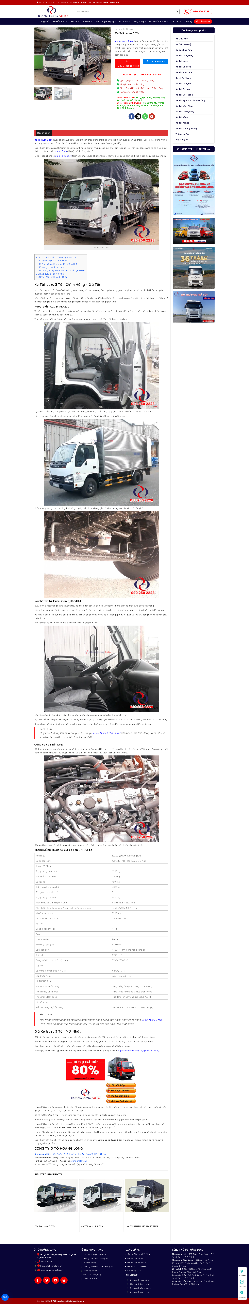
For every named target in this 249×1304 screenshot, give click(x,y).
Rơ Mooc (124, 21)
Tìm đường (242, 1276)
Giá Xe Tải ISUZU (134, 1270)
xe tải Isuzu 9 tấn (152, 1019)
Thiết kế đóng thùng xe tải (95, 1254)
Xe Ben (86, 21)
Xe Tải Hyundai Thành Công (190, 100)
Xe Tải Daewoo (183, 66)
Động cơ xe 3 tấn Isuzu (51, 267)
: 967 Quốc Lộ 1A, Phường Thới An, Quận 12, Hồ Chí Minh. (70, 1154)
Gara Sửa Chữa (157, 21)
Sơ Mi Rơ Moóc (183, 78)
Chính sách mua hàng (139, 1280)
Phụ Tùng (139, 21)
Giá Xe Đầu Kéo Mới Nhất (138, 1254)
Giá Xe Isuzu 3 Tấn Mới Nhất (50, 274)
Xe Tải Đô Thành (184, 94)
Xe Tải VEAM (182, 117)
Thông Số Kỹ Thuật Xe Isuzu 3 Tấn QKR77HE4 (62, 270)
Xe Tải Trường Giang (186, 128)
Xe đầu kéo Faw (184, 50)
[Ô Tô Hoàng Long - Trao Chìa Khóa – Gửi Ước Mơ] (54, 11)
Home (117, 29)
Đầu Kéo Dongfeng (92, 1274)
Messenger (242, 1297)
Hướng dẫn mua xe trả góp (95, 1258)
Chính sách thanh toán (140, 1292)
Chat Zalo (242, 1286)
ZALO (5, 1297)
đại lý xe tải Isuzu (63, 155)
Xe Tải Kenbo (182, 122)
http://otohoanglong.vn (51, 1266)
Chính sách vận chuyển (140, 1288)
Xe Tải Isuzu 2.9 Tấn (92, 1226)
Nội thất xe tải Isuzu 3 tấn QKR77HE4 (58, 264)
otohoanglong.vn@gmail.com (54, 1270)
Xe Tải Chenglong (185, 111)
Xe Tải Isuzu (182, 61)
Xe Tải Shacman (184, 72)
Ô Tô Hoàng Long (58, 1301)
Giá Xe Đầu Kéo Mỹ (136, 1258)
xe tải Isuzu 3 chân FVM (106, 733)
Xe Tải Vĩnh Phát (184, 106)
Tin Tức (175, 21)
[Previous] (39, 56)
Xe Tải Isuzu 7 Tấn (45, 1226)
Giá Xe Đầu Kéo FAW (136, 1262)
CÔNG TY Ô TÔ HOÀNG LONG (51, 277)
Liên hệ (188, 21)
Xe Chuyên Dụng (105, 21)
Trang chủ (43, 21)
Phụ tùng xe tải (90, 1270)
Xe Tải (74, 21)
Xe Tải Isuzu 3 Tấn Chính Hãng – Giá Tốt (56, 257)
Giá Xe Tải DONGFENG (137, 1266)
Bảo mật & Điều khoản (140, 1284)
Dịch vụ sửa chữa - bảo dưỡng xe (98, 1266)
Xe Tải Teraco (183, 89)
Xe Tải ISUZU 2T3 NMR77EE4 (142, 1226)
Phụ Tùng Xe (182, 139)
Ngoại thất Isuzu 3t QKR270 (53, 260)
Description (43, 132)
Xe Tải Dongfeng (184, 55)
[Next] (105, 56)
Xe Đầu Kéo (59, 21)
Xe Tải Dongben (184, 83)
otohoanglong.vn (78, 1160)
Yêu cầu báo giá (90, 1262)
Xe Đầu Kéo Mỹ (183, 44)
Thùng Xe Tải (182, 134)
